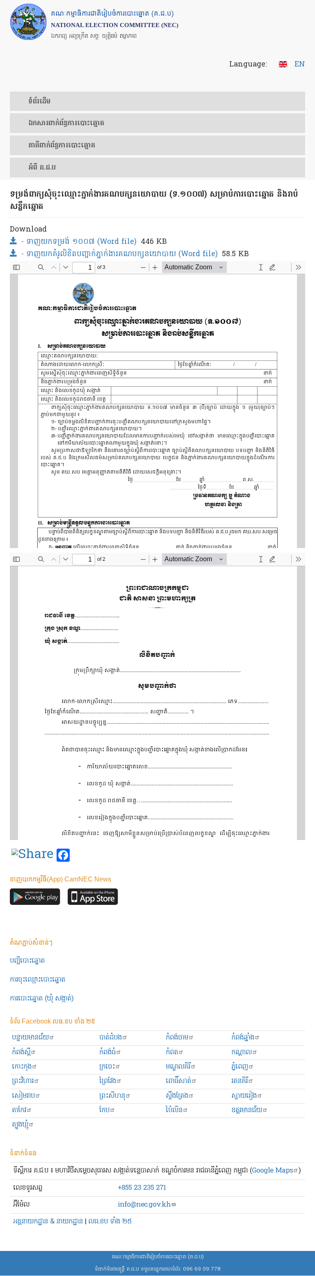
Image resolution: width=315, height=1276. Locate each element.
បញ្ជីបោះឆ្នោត (27, 961)
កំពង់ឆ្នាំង (242, 1038)
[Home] (28, 21)
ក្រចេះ (107, 1067)
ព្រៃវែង (107, 1081)
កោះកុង (22, 1067)
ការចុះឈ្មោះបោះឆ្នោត (37, 980)
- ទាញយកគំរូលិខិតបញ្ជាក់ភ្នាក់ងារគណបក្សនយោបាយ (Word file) (119, 254)
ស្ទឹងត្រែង (177, 1096)
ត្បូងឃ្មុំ (20, 1125)
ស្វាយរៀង (244, 1096)
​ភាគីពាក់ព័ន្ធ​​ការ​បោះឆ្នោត (61, 145)
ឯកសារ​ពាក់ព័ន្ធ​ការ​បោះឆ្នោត (66, 123)
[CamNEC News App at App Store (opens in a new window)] (93, 898)
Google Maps (272, 1171)
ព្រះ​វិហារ (23, 1081)
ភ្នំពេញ (239, 1067)
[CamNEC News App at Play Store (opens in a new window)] (35, 898)
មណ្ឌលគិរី (178, 1067)
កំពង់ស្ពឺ (21, 1052)
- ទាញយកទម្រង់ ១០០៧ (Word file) (79, 242)
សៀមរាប (23, 1096)
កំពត (172, 1052)
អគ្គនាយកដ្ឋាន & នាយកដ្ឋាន (48, 1221)
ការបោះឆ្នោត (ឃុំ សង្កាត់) (41, 999)
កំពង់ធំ (107, 1052)
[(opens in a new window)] (32, 856)
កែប (104, 1110)
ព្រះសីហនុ (112, 1096)
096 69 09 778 (202, 1269)
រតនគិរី (239, 1081)
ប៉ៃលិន (174, 1110)
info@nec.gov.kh (144, 1205)
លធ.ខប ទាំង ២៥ (110, 1221)
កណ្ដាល (241, 1052)
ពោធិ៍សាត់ (178, 1081)
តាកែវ (19, 1110)
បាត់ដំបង (110, 1038)
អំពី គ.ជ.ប (42, 168)
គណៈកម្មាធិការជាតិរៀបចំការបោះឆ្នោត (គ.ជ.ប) (158, 1257)
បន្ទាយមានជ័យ (30, 1038)
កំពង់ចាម (177, 1038)
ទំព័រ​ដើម (39, 101)
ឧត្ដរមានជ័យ (246, 1110)
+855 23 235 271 (142, 1188)
